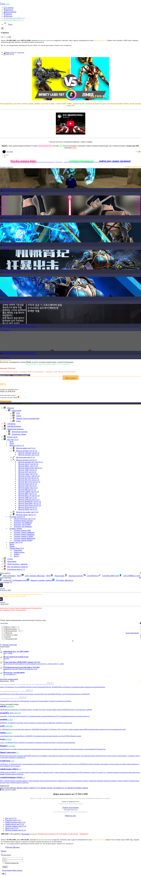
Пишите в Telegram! (20, 375)
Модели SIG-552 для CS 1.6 (28, 480)
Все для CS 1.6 (7, 191)
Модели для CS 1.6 (17, 327)
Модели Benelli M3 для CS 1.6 (29, 501)
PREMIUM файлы (14, 426)
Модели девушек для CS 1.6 (28, 453)
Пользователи (10, 12)
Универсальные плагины (23, 521)
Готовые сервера (15, 528)
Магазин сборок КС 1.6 (14, 20)
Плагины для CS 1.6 (10, 52)
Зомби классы (19, 552)
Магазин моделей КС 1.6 (15, 18)
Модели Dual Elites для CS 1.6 (29, 503)
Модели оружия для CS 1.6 (30, 327)
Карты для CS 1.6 (16, 542)
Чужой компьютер (12, 863)
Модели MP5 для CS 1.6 (27, 494)
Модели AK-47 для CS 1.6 (28, 464)
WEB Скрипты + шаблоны (17, 564)
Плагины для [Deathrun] (23, 526)
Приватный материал (15, 429)
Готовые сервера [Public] (23, 540)
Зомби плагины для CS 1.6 (15, 822)
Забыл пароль (17, 870)
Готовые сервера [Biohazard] (24, 538)
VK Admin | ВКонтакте (64, 580)
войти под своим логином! (115, 161)
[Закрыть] (2, 28)
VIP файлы (11, 424)
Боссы (16, 556)
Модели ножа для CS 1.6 (25, 457)
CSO (17, 299)
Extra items (20, 52)
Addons (16, 554)
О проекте (9, 8)
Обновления (12, 299)
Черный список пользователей (27, 418)
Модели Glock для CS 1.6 (27, 474)
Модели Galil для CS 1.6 (27, 486)
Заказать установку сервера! (41, 580)
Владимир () (29, 834)
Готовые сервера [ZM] (22, 530)
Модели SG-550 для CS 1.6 (28, 478)
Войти (5, 867)
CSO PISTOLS (92, 576)
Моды (11, 544)
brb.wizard (9, 151)
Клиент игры (12, 437)
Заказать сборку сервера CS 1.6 (28, 788)
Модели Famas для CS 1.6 (28, 488)
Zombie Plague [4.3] (17, 191)
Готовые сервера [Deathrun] (24, 534)
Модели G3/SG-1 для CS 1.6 (28, 476)
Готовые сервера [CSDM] (23, 536)
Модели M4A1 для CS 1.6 (28, 466)
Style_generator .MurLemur (37, 576)
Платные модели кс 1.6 (16, 569)
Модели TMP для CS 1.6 (27, 497)
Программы (11, 561)
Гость (10, 24)
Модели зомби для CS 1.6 (25, 448)
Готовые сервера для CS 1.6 (15, 826)
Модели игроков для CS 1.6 (26, 451)
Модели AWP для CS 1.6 (27, 470)
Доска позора (59, 576)
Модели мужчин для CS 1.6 (28, 455)
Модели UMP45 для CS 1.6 (28, 492)
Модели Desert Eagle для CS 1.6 (30, 468)
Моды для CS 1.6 (11, 828)
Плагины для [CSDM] (22, 524)
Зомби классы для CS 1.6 (14, 824)
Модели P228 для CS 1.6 (27, 507)
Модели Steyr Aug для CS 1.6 (29, 482)
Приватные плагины (19, 432)
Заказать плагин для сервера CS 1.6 (53, 788)
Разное (12, 546)
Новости (5, 299)
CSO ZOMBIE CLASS (131, 576)
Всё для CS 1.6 (10, 818)
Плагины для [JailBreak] (23, 522)
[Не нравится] (137, 151)
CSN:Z (18, 416)
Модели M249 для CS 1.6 (27, 509)
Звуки (11, 443)
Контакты (9, 10)
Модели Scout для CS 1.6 (27, 484)
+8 (139, 151)
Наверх (3, 851)
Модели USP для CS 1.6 (27, 472)
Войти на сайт (70, 816)
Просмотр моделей (75, 576)
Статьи (10, 559)
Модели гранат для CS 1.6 (26, 515)
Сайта (18, 421)
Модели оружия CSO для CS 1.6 (30, 462)
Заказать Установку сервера (77, 788)
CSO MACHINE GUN (110, 576)
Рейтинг (8, 14)
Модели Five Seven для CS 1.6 (29, 505)
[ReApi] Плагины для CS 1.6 (24, 519)
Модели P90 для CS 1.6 (27, 490)
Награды (8, 16)
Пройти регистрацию (70, 807)
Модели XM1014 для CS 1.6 (28, 499)
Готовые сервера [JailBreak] (24, 532)
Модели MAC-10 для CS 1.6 (28, 495)
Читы (11, 441)
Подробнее (5, 195)
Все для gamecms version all (17, 567)
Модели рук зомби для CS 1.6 (27, 512)
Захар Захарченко (132, 633)
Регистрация (7, 870)
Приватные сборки (18, 434)
